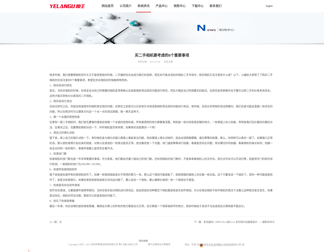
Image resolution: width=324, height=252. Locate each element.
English (269, 6)
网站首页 (108, 6)
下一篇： (234, 221)
